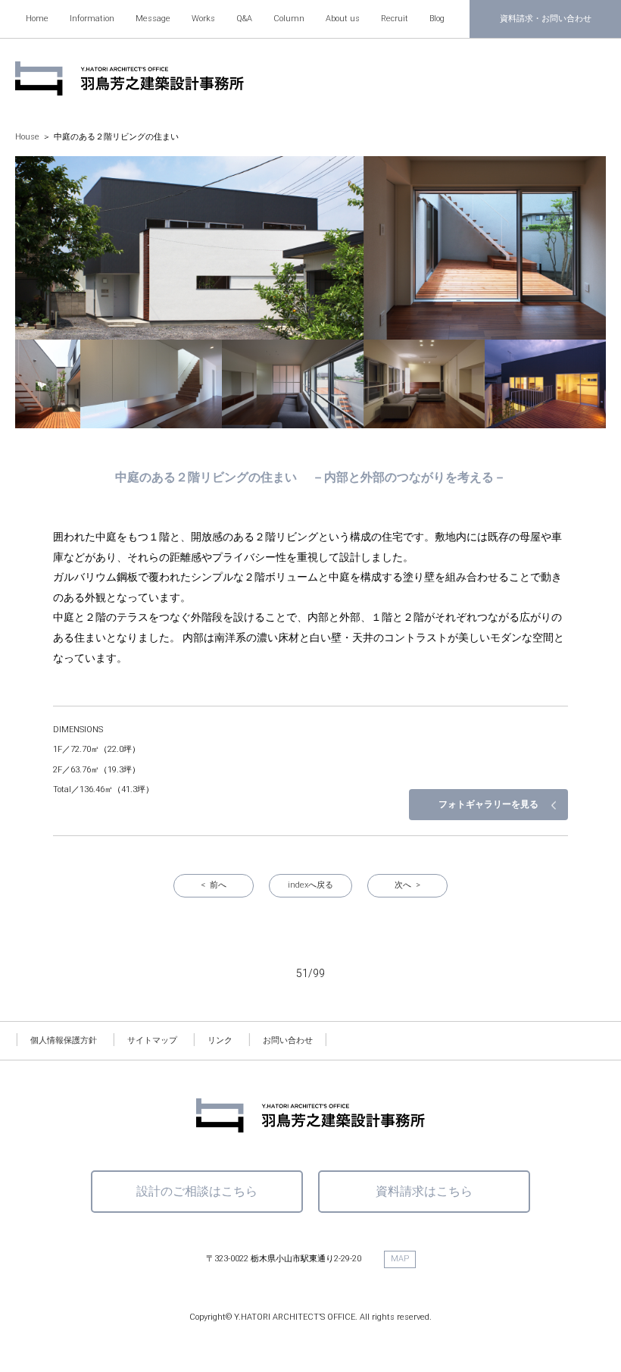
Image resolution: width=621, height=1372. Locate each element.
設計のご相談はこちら (196, 1191)
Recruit (394, 18)
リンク (220, 1040)
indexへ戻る (310, 885)
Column (288, 18)
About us (343, 18)
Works (203, 18)
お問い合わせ (288, 1040)
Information (92, 18)
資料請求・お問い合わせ (545, 18)
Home (37, 18)
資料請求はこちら (424, 1191)
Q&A (244, 18)
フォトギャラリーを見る (488, 804)
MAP (400, 1259)
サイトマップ (152, 1040)
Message (153, 18)
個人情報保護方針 (63, 1040)
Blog (437, 18)
